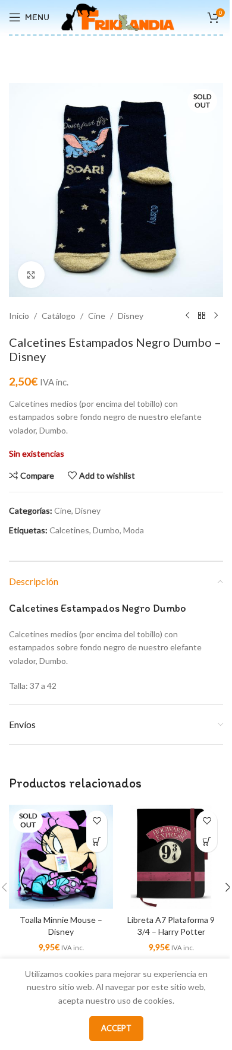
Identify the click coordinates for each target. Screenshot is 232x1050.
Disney (130, 316)
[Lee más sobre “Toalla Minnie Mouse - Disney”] (96, 841)
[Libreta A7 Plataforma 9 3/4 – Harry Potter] (171, 857)
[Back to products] (202, 316)
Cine (96, 316)
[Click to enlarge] (31, 274)
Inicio (19, 316)
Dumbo (106, 530)
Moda (133, 530)
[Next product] (216, 316)
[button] (206, 841)
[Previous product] (187, 316)
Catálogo (59, 316)
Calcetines (69, 530)
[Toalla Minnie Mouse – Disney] (61, 857)
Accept (116, 1028)
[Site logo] (117, 16)
